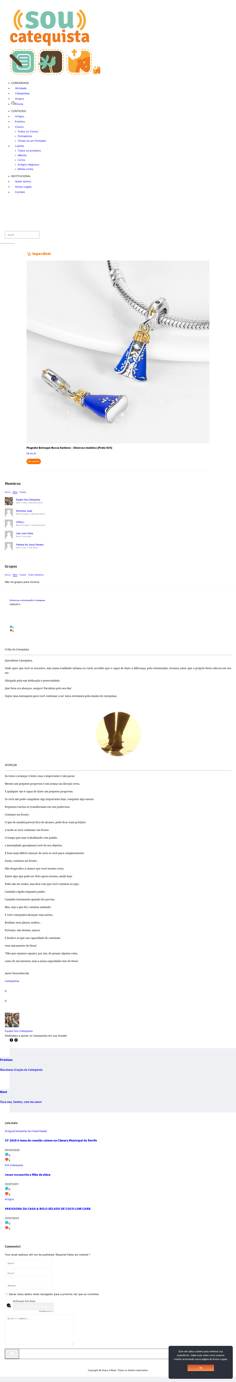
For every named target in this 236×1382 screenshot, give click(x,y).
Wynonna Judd (24, 510)
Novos (8, 492)
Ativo (15, 492)
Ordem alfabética (36, 575)
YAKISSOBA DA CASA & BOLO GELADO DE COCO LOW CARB (48, 1209)
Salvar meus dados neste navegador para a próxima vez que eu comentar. (54, 1294)
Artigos (9, 1131)
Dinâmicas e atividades (20, 600)
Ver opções (33, 461)
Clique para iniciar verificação (33, 1306)
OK (200, 1368)
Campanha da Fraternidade (30, 1131)
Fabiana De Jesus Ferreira (30, 544)
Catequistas (12, 981)
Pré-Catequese (38, 600)
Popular (22, 492)
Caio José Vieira (24, 533)
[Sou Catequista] (55, 73)
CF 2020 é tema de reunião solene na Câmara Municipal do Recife (51, 1140)
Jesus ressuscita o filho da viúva (27, 1175)
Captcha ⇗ (46, 1311)
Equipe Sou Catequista (28, 499)
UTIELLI (20, 522)
